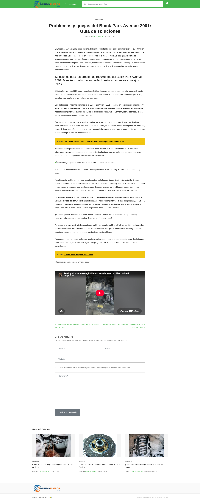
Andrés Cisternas (97, 36)
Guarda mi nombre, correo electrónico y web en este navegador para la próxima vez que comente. (94, 367)
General (100, 19)
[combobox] (122, 4)
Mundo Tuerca (151, 497)
